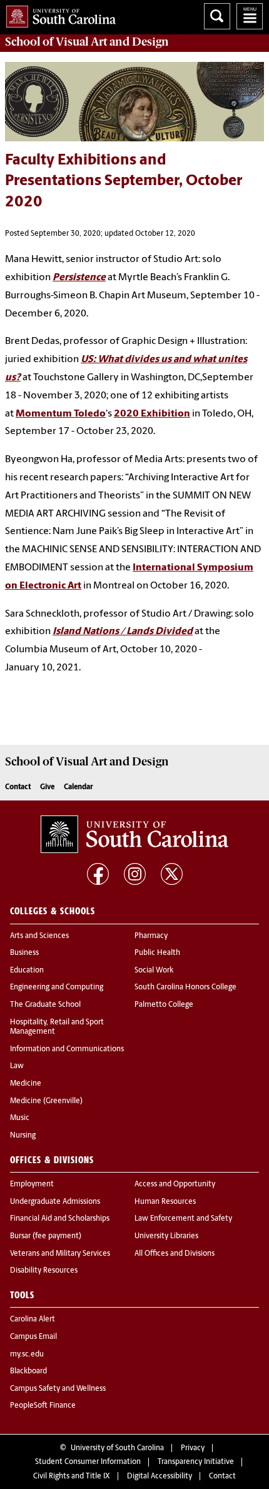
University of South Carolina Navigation (249, 16)
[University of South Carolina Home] (58, 14)
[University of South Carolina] (134, 834)
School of (87, 42)
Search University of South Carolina (217, 16)
